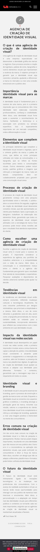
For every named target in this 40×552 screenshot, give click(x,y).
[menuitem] (29, 7)
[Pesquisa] (29, 7)
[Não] (37, 546)
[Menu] (34, 7)
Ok (9, 549)
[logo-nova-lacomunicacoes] (16, 7)
